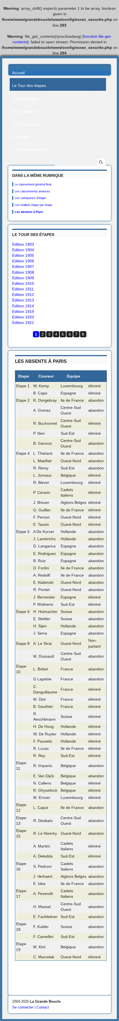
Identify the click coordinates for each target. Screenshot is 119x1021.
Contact (43, 1007)
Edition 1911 (23, 289)
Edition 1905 (23, 255)
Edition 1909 (23, 278)
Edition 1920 (23, 317)
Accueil (18, 73)
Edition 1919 (23, 311)
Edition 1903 (23, 244)
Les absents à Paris (29, 211)
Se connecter (22, 1007)
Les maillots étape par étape (33, 205)
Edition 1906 (23, 261)
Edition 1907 (23, 266)
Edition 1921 (23, 322)
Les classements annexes (32, 191)
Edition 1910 (23, 283)
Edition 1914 (23, 306)
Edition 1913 (23, 300)
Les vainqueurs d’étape (30, 198)
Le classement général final (33, 184)
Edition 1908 (23, 272)
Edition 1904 (23, 250)
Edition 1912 (23, 294)
